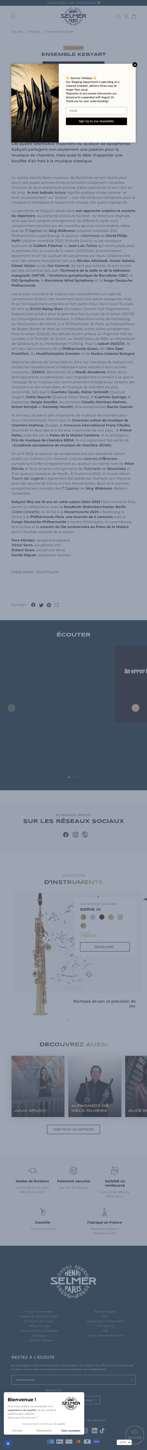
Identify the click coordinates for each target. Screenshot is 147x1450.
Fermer (17, 1430)
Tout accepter (71, 1430)
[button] (8, 1443)
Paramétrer (44, 1430)
